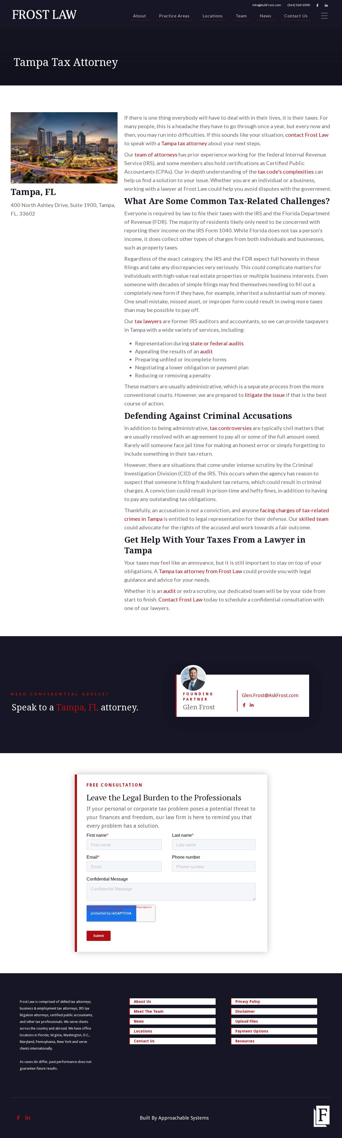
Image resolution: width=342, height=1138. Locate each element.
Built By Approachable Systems (174, 1118)
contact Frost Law (306, 134)
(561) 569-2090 (298, 5)
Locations (213, 15)
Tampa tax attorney (184, 143)
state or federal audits (217, 343)
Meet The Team (149, 1011)
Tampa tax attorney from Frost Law (200, 571)
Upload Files (246, 1021)
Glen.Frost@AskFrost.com (270, 695)
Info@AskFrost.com (266, 5)
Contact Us (296, 15)
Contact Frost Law (180, 599)
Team (241, 15)
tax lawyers (148, 321)
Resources (244, 1041)
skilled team (313, 518)
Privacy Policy (247, 1001)
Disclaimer (245, 1011)
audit (206, 351)
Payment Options (251, 1031)
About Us (142, 1001)
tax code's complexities (285, 171)
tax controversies (231, 428)
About (139, 15)
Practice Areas (174, 15)
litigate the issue (265, 395)
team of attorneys (156, 154)
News (265, 15)
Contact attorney (304, 676)
